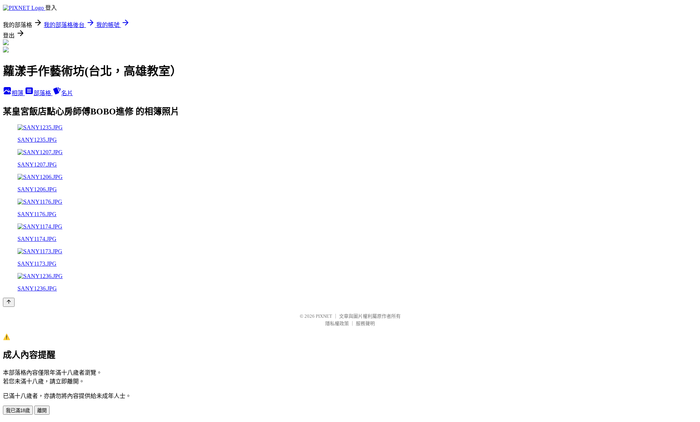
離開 (42, 410)
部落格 (43, 93)
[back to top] (9, 302)
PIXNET (324, 316)
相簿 (18, 93)
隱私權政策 (337, 323)
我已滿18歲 (18, 410)
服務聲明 (365, 323)
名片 (67, 93)
